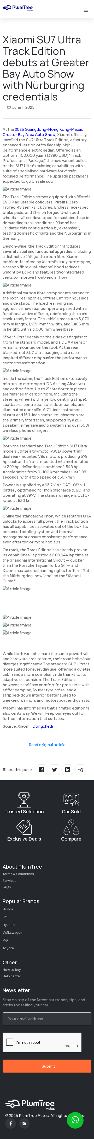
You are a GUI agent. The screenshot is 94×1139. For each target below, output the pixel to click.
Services (9, 881)
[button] (86, 10)
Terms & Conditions (18, 874)
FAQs (7, 887)
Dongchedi (42, 726)
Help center (12, 976)
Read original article (47, 744)
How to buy (12, 970)
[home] (18, 9)
